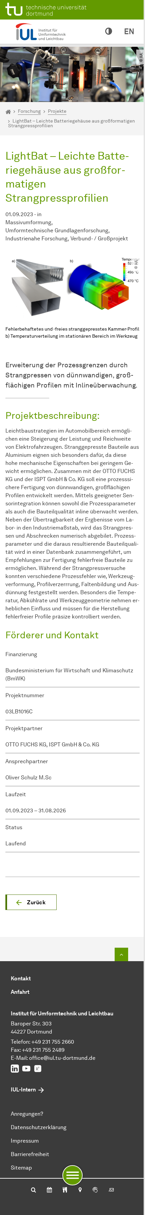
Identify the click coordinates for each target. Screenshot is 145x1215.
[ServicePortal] (95, 1190)
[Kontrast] (108, 32)
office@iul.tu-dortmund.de (62, 1058)
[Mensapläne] (64, 1190)
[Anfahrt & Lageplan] (79, 1190)
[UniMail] (111, 1190)
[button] (31, 902)
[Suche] (33, 1190)
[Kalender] (49, 1190)
